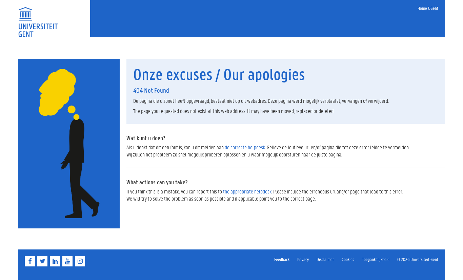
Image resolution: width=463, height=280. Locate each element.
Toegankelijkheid (375, 259)
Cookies (348, 259)
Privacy (303, 259)
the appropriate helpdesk (247, 191)
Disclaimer (325, 259)
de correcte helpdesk (245, 147)
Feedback (281, 259)
